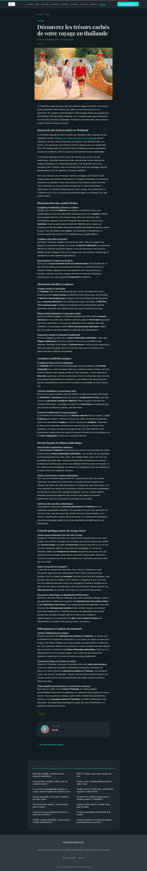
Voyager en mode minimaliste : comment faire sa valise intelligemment (51, 821)
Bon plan (45, 4)
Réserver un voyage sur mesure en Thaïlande (75, 138)
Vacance (93, 4)
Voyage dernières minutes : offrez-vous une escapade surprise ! (50, 782)
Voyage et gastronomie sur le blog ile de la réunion (94, 813)
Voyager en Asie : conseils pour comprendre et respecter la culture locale (95, 790)
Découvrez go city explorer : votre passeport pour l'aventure (50, 805)
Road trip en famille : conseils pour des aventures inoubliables (48, 774)
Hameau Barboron (73, 842)
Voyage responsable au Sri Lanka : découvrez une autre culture (51, 798)
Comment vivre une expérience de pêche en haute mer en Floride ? (50, 813)
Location (74, 4)
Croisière (64, 4)
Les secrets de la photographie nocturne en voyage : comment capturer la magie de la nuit (51, 790)
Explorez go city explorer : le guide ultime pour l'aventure (93, 805)
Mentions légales (69, 858)
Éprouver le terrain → (128, 4)
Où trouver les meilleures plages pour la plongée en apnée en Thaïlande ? (93, 798)
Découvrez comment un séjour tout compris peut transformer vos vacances (94, 821)
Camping (54, 4)
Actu (37, 4)
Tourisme (84, 4)
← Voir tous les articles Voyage (50, 744)
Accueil (30, 4)
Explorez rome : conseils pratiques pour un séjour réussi (94, 782)
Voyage (102, 4)
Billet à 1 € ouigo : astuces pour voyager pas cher (94, 774)
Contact (81, 858)
